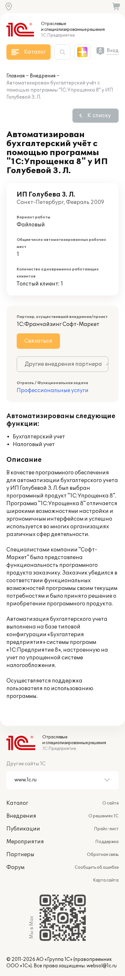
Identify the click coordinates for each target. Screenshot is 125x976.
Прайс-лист (106, 828)
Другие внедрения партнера (63, 364)
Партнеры (20, 854)
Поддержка (107, 841)
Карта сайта (106, 880)
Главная (15, 76)
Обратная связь (103, 854)
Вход (113, 50)
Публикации (23, 829)
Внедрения (42, 76)
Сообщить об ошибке (97, 867)
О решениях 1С (103, 816)
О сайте (110, 803)
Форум (15, 867)
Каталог (17, 803)
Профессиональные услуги (52, 390)
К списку (99, 115)
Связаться (38, 341)
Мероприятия (25, 842)
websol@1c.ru (102, 966)
